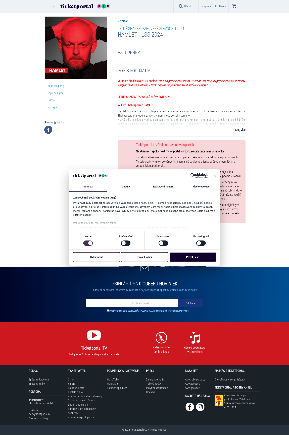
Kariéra (71, 383)
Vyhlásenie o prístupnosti (81, 417)
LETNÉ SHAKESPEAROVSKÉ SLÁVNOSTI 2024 (151, 28)
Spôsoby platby (37, 383)
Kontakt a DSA (75, 392)
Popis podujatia (55, 93)
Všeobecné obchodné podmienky (85, 396)
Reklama (150, 392)
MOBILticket (113, 383)
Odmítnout (96, 257)
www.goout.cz (192, 388)
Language (206, 6)
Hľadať (187, 6)
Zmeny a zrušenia (155, 379)
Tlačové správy (153, 383)
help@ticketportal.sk (39, 414)
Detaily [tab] (126, 186)
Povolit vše (192, 257)
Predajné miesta (76, 388)
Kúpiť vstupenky (56, 85)
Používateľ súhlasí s (149, 310)
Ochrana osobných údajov (81, 400)
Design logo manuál (78, 404)
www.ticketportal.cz (195, 379)
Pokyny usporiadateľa (157, 388)
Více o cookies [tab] (200, 186)
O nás (71, 379)
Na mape (52, 107)
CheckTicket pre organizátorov (230, 379)
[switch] (125, 243)
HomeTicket (113, 379)
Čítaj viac (240, 130)
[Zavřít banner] (215, 175)
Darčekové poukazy (117, 388)
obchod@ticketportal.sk (41, 403)
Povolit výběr (144, 257)
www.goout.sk (192, 383)
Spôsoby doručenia (39, 379)
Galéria (51, 100)
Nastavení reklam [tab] (163, 186)
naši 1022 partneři (91, 202)
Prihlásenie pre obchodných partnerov (82, 411)
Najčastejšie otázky (38, 418)
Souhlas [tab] (88, 186)
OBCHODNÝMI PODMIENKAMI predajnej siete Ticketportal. (153, 310)
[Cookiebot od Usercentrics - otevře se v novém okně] (193, 175)
